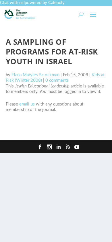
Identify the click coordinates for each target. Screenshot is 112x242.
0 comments (57, 80)
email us (27, 104)
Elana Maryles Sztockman (35, 75)
